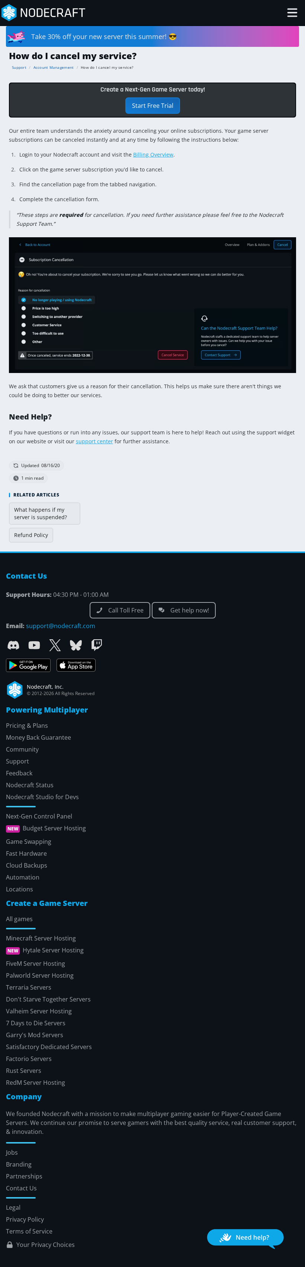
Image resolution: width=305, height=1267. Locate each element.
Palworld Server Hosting (40, 975)
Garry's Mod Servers (34, 1035)
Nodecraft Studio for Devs (42, 797)
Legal (13, 1207)
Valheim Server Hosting (39, 1011)
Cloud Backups (26, 865)
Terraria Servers (28, 987)
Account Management (53, 67)
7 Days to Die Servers (35, 1023)
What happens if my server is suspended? (40, 513)
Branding (19, 1164)
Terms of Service (29, 1231)
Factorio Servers (29, 1059)
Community (22, 749)
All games (19, 919)
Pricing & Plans (27, 726)
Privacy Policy (25, 1219)
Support (19, 67)
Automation (22, 877)
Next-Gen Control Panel (39, 816)
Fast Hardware (26, 853)
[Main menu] (292, 12)
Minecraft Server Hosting (41, 938)
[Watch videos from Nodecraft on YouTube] (34, 645)
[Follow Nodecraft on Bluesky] (75, 645)
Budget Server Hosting (54, 828)
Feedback (19, 773)
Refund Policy (31, 534)
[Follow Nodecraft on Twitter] (55, 645)
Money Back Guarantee (38, 737)
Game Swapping (28, 842)
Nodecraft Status (30, 785)
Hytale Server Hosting (53, 950)
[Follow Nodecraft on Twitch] (96, 645)
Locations (19, 889)
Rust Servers (23, 1071)
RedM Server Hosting (35, 1083)
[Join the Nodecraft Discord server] (13, 645)
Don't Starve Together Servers (48, 999)
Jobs (12, 1152)
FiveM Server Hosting (35, 964)
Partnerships (24, 1176)
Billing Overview (153, 154)
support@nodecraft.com (60, 626)
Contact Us (21, 1188)
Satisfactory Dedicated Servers (49, 1047)
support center (94, 441)
